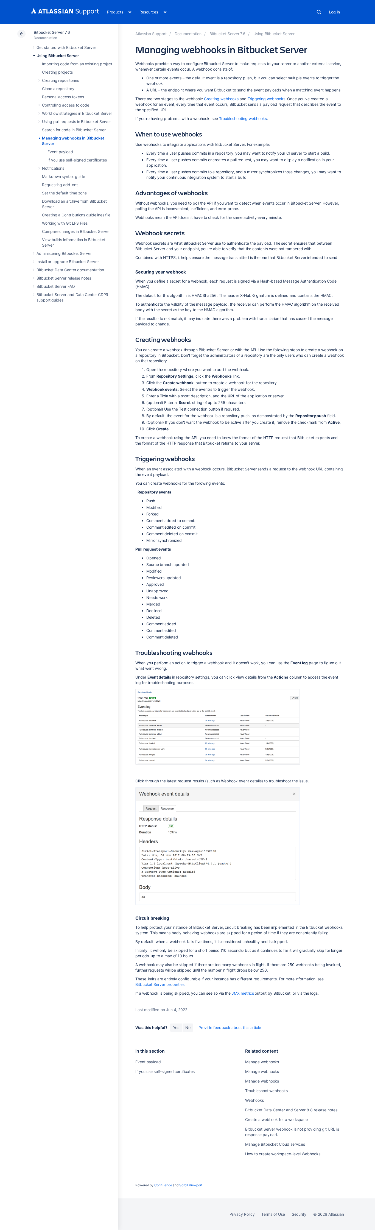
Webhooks (254, 1100)
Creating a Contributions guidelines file (76, 215)
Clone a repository (58, 88)
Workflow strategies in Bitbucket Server (77, 113)
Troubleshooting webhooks (243, 118)
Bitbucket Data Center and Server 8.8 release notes (291, 1110)
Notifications (53, 168)
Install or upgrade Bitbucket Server (68, 261)
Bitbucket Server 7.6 (52, 32)
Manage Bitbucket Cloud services (275, 1144)
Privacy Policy (242, 1214)
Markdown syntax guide (63, 176)
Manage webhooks (262, 1061)
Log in (334, 12)
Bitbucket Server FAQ (56, 286)
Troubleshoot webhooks (266, 1090)
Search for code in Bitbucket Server (74, 129)
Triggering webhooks (266, 98)
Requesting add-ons (60, 184)
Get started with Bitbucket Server (66, 47)
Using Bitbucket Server (58, 55)
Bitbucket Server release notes (64, 278)
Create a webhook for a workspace (276, 1119)
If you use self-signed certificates (77, 160)
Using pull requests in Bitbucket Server (76, 121)
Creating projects (57, 72)
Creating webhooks (221, 98)
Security (299, 1214)
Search (319, 12)
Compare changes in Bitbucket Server (76, 231)
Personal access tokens (63, 96)
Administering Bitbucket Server (64, 253)
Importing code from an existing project (77, 64)
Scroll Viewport (190, 1185)
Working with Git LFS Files (65, 223)
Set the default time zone (64, 193)
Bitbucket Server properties (159, 984)
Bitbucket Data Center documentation (70, 269)
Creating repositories (60, 80)
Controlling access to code (65, 105)
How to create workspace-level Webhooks (282, 1153)
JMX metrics (243, 993)
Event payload (60, 151)
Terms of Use (273, 1214)
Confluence (163, 1185)
